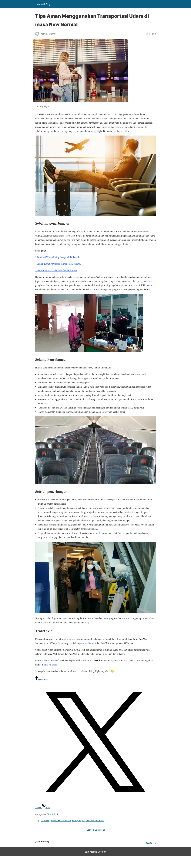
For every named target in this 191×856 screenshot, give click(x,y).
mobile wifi (90, 643)
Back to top (150, 843)
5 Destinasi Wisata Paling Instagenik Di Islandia (57, 257)
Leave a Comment (96, 830)
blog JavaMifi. (51, 664)
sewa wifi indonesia (95, 820)
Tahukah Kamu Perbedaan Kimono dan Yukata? (58, 263)
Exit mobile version (95, 851)
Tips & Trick (52, 814)
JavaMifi (45, 820)
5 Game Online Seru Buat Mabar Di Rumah (56, 270)
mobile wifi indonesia (61, 820)
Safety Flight (78, 820)
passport (150, 285)
